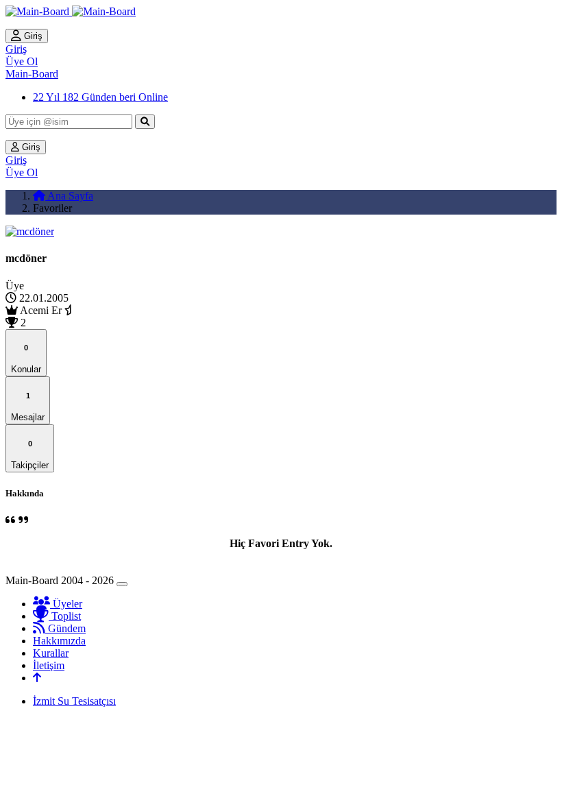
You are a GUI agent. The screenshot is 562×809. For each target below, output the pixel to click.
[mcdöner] (29, 231)
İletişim (48, 665)
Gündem (65, 628)
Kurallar (51, 653)
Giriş (31, 36)
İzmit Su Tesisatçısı (74, 701)
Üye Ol (21, 61)
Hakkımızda (59, 641)
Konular (26, 358)
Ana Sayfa (69, 196)
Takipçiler (30, 454)
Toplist (65, 616)
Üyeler (66, 603)
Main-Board (31, 74)
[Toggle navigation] (122, 584)
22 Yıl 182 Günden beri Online (100, 97)
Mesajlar (28, 406)
